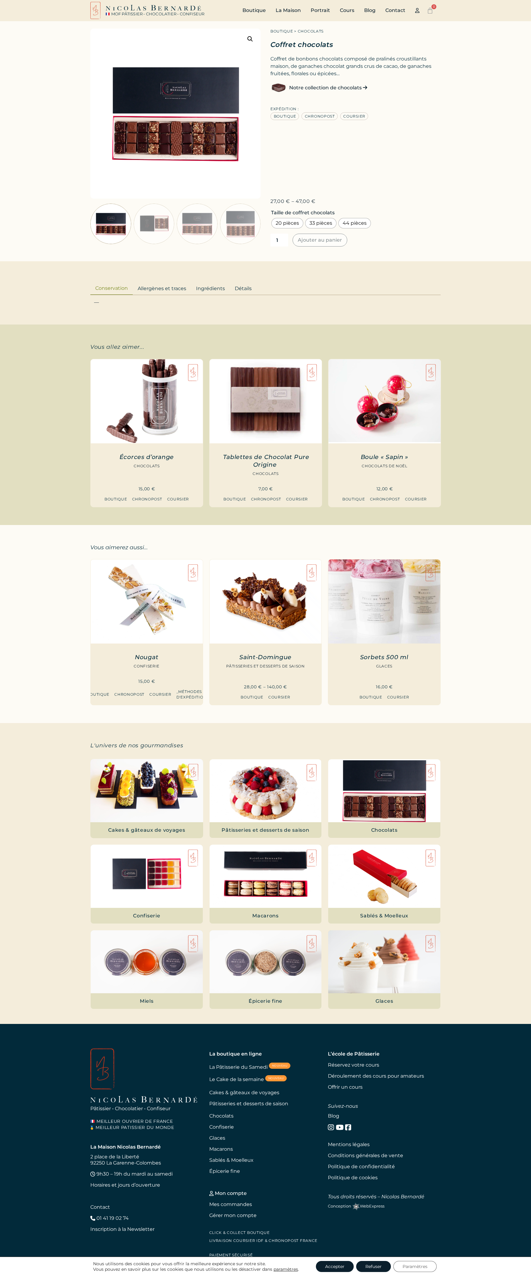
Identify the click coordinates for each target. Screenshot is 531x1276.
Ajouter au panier (320, 240)
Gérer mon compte (233, 1215)
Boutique (254, 10)
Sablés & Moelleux (231, 1160)
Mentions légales (349, 1144)
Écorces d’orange (147, 457)
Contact (395, 10)
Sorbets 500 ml (384, 657)
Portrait (320, 10)
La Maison (288, 10)
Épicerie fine (224, 1171)
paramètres (285, 1269)
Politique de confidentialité (361, 1166)
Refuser (373, 1266)
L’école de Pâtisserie (354, 1054)
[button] (250, 39)
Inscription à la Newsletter (122, 1229)
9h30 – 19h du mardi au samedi (134, 1174)
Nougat (146, 657)
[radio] (287, 223)
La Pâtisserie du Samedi (248, 1067)
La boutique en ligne (235, 1054)
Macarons (221, 1149)
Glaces (384, 666)
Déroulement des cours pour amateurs (376, 1076)
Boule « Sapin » (384, 457)
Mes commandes (230, 1204)
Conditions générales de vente (365, 1155)
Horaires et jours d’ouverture (125, 1185)
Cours (347, 10)
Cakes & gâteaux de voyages (244, 1092)
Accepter (334, 1266)
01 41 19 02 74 (112, 1218)
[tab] (111, 288)
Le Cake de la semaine (246, 1079)
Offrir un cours (345, 1087)
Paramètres (415, 1266)
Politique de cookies (353, 1178)
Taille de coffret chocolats (303, 212)
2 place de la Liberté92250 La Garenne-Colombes (125, 1160)
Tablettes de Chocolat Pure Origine (266, 460)
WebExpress (372, 1206)
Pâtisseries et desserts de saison (265, 666)
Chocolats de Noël (384, 466)
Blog (370, 10)
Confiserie (146, 666)
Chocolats (311, 31)
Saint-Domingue (265, 657)
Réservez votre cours (353, 1065)
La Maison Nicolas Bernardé (125, 1147)
